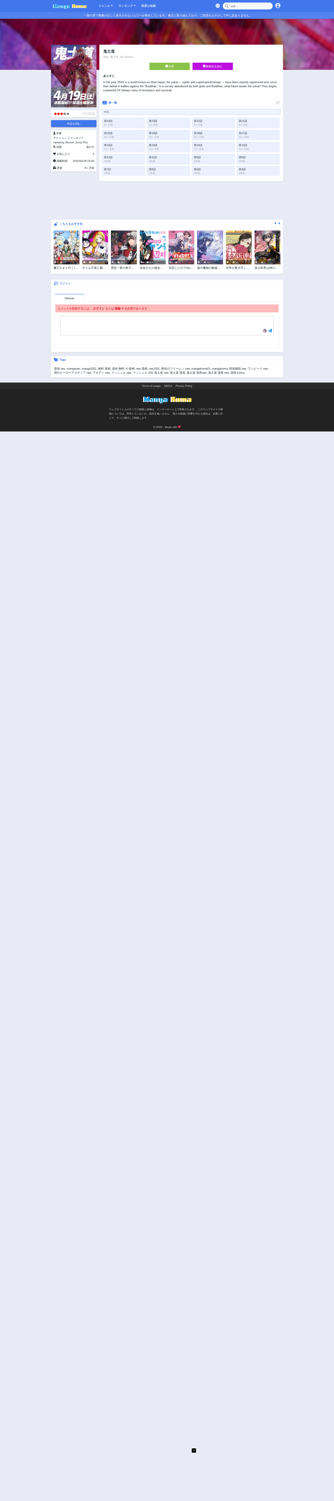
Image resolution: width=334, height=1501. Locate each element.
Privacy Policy (184, 385)
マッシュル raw (121, 372)
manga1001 (89, 368)
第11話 (153, 157)
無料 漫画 (104, 368)
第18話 (198, 133)
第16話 (108, 145)
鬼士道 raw (161, 372)
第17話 (243, 133)
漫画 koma (237, 372)
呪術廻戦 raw (237, 368)
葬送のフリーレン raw (175, 368)
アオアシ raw (101, 372)
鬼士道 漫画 (177, 372)
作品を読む (74, 123)
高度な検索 (148, 5)
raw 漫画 (141, 368)
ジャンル (105, 5)
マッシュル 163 (143, 372)
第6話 (152, 169)
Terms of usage (151, 385)
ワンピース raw (258, 368)
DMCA (168, 385)
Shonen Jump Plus (76, 142)
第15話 (153, 145)
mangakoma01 (200, 368)
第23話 (153, 120)
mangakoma (220, 368)
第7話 (107, 169)
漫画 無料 (118, 368)
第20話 (108, 133)
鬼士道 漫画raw (197, 372)
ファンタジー (75, 137)
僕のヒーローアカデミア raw (72, 372)
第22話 (198, 120)
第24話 (108, 120)
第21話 (243, 120)
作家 (171, 66)
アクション (60, 137)
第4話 (242, 169)
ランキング (126, 5)
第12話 (108, 157)
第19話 (153, 133)
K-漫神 (130, 368)
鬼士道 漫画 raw (218, 372)
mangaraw (73, 368)
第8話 (242, 157)
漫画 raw (59, 368)
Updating (58, 142)
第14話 (198, 145)
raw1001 (154, 368)
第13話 (243, 145)
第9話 (197, 157)
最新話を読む (213, 66)
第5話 (197, 169)
